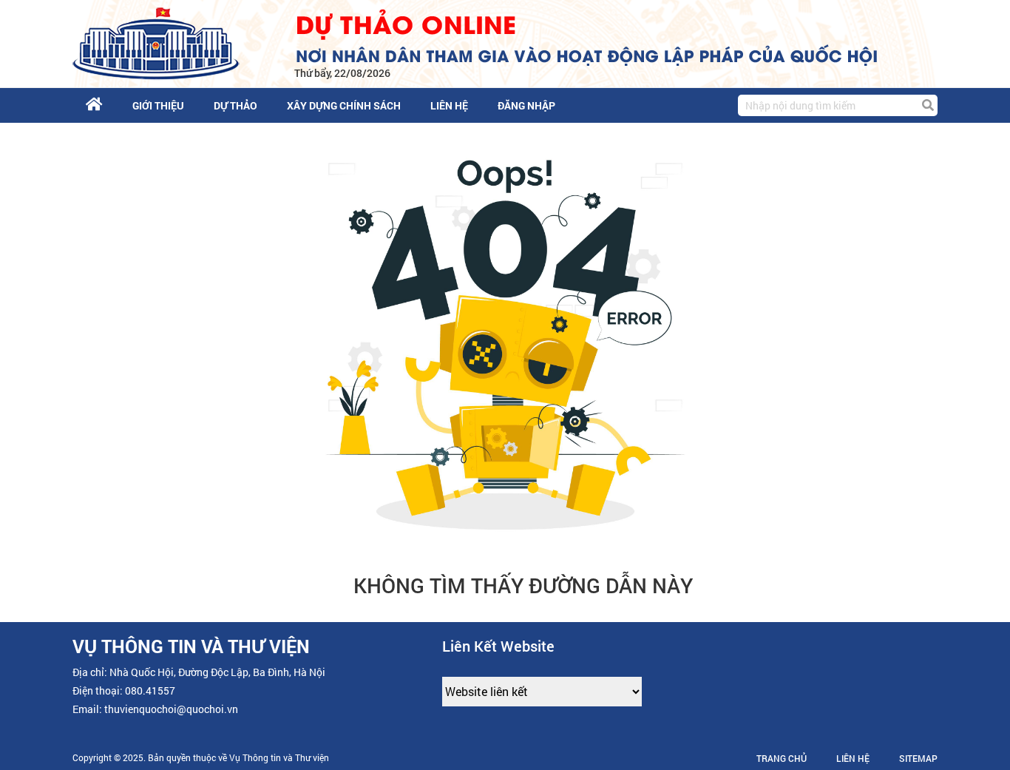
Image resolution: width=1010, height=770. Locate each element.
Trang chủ (781, 758)
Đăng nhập (526, 105)
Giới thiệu (158, 105)
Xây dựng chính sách (344, 105)
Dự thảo (235, 105)
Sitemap (918, 758)
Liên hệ (449, 105)
